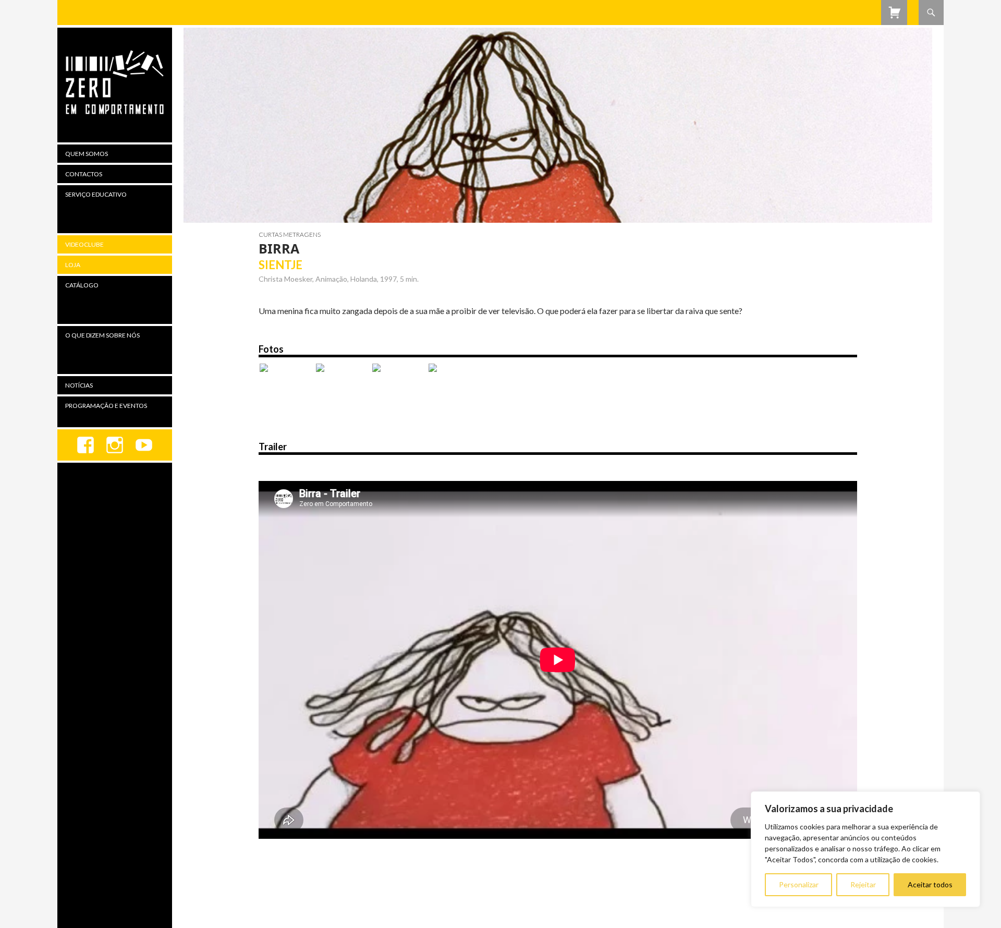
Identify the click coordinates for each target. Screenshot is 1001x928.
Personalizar (799, 884)
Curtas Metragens (290, 234)
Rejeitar (863, 884)
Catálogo (82, 285)
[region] (865, 849)
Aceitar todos (930, 884)
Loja (72, 265)
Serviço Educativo (96, 194)
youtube (143, 445)
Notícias (79, 385)
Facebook (85, 445)
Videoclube (84, 244)
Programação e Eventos (106, 405)
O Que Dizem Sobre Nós (102, 335)
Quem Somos (86, 154)
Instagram (114, 445)
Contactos (83, 174)
